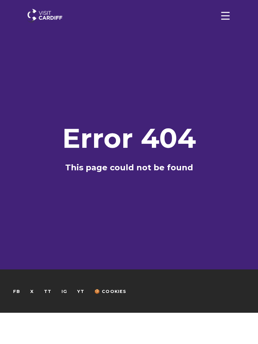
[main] (129, 156)
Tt (47, 291)
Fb (16, 291)
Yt (80, 291)
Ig (64, 291)
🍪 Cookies (110, 291)
